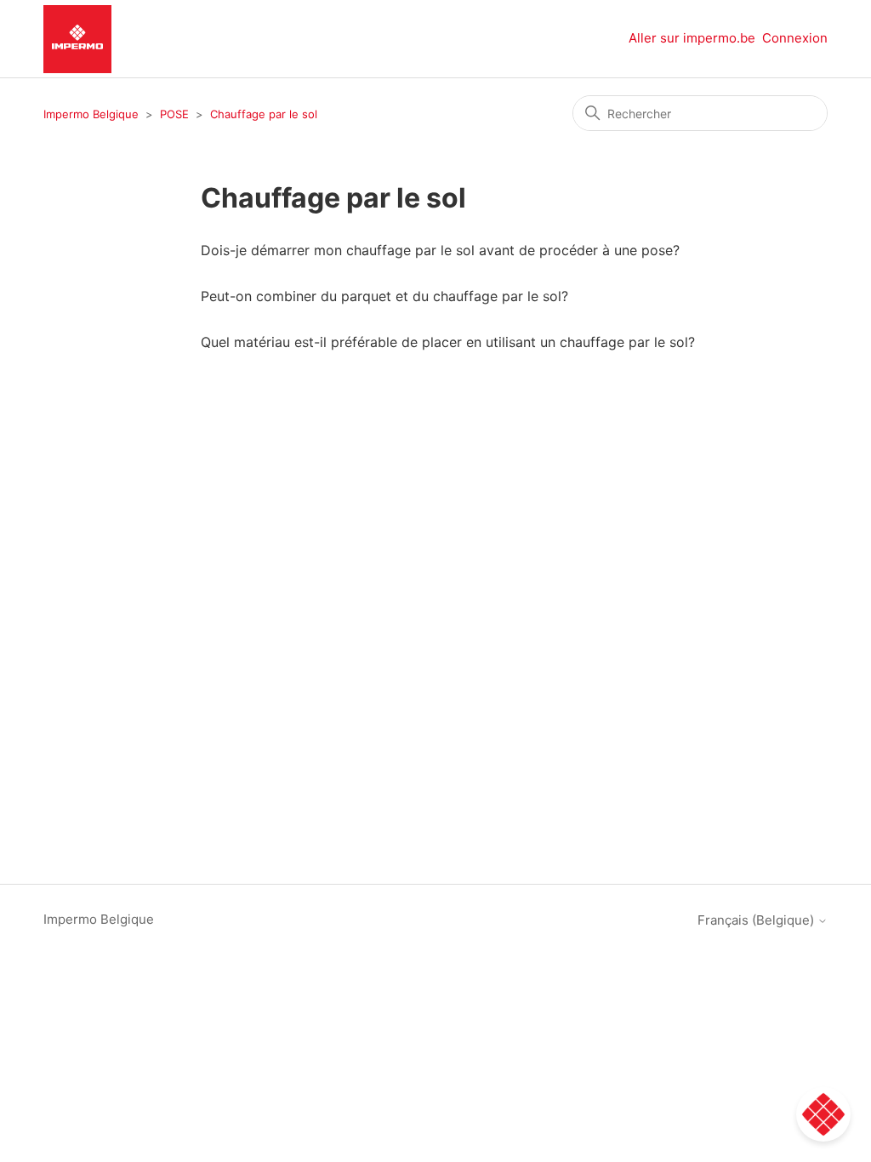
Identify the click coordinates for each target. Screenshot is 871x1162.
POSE (174, 114)
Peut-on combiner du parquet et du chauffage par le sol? (384, 296)
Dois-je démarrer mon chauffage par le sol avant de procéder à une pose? (440, 250)
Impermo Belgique (91, 114)
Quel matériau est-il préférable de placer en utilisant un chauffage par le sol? (448, 341)
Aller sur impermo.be (692, 38)
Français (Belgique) (757, 920)
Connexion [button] (795, 38)
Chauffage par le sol (263, 114)
